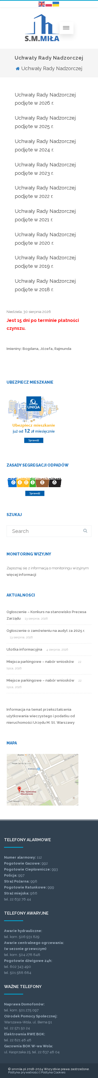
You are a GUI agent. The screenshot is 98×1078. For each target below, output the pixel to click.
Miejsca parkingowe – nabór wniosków (40, 662)
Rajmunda (62, 349)
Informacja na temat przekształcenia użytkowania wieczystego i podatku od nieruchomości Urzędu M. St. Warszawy (41, 716)
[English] (41, 3)
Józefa (46, 349)
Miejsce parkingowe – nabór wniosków (40, 680)
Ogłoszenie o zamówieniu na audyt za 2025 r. (46, 631)
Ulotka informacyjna (24, 649)
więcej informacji (21, 575)
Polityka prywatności (23, 1072)
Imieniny (14, 349)
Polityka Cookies (53, 1072)
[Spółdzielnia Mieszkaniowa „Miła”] (42, 39)
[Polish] (49, 3)
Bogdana (30, 349)
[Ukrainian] (56, 3)
